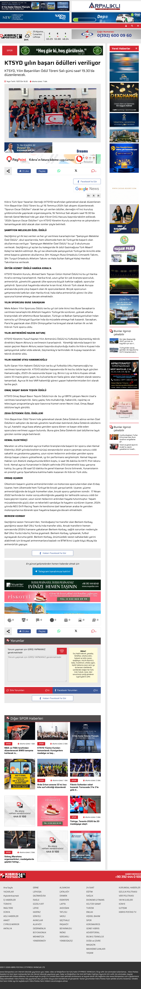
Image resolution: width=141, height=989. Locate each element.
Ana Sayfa (8, 887)
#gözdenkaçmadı (11, 895)
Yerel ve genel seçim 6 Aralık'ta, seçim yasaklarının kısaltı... (129, 447)
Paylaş (42, 171)
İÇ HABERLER (9, 899)
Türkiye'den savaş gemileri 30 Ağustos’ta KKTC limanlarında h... (129, 350)
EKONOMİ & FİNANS (95, 899)
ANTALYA (7, 928)
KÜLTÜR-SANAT (93, 903)
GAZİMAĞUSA (39, 895)
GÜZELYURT (38, 903)
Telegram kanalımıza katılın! (54, 571)
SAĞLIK (89, 895)
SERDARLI (64, 936)
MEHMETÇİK (38, 936)
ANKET (6, 920)
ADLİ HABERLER (10, 916)
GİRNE (36, 887)
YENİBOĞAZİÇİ (66, 940)
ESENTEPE (64, 899)
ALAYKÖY (37, 924)
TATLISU (63, 912)
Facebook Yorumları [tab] (67, 690)
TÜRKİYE (7, 903)
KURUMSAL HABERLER (129, 887)
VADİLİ (63, 916)
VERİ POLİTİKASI (126, 895)
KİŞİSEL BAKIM (93, 916)
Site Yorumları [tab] (17, 690)
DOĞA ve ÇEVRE (93, 940)
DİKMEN (63, 895)
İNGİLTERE (8, 908)
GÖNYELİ (37, 916)
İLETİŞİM (123, 908)
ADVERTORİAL (93, 932)
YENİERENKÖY (39, 940)
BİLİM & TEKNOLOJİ (95, 936)
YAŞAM (89, 952)
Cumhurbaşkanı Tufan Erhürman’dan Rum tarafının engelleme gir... (129, 438)
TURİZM (90, 908)
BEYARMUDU (66, 928)
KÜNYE (122, 903)
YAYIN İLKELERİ (126, 899)
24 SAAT (90, 887)
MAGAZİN (90, 944)
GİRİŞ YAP (62, 651)
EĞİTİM (89, 891)
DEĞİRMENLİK (39, 928)
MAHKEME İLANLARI (95, 948)
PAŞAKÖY (64, 924)
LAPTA (63, 903)
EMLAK (89, 912)
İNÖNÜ (63, 932)
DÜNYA (6, 912)
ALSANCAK (65, 887)
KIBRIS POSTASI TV (127, 912)
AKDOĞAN (64, 908)
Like (25, 171)
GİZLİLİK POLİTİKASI (128, 891)
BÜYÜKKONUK (39, 932)
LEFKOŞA (37, 891)
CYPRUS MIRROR (11, 924)
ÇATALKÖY (64, 891)
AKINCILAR (38, 920)
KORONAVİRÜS (93, 924)
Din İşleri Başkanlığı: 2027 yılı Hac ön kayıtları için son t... (128, 341)
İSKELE (36, 899)
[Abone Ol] (87, 189)
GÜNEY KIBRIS (92, 928)
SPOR (10, 50)
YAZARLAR (8, 891)
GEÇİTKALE (65, 920)
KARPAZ (37, 912)
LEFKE (36, 908)
